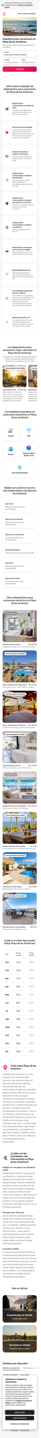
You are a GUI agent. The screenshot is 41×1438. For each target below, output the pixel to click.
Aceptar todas (19, 1412)
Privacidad (14, 1430)
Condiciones (24, 1430)
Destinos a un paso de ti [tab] (11, 1368)
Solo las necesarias (19, 1418)
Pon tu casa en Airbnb (26, 13)
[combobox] (19, 54)
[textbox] (11, 62)
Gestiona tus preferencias (19, 1424)
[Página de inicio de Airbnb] (4, 13)
